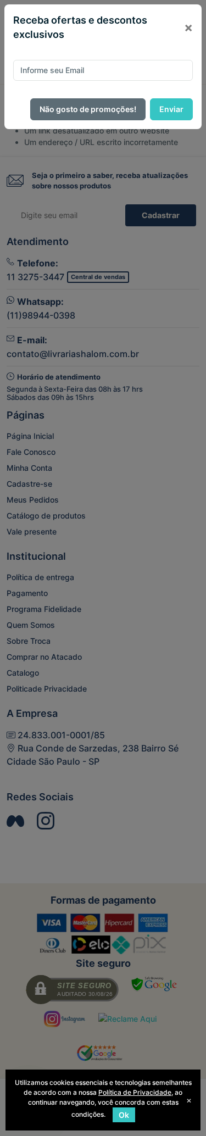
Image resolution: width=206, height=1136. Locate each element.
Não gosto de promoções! (88, 109)
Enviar (171, 109)
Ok (124, 1115)
